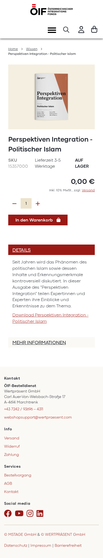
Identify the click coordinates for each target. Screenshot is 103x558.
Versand (88, 190)
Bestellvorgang (17, 475)
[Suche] (66, 30)
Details (21, 250)
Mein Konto (81, 30)
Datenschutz (15, 545)
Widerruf (12, 446)
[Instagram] (31, 513)
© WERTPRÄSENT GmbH (63, 534)
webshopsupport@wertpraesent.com (38, 417)
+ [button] (38, 203)
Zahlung (11, 455)
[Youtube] (20, 513)
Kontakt (11, 492)
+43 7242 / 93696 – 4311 (23, 409)
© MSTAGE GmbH (20, 534)
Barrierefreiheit (68, 545)
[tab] (51, 250)
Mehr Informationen (39, 342)
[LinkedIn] (41, 513)
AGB (8, 483)
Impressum (40, 545)
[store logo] (51, 9)
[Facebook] (9, 513)
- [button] (14, 203)
